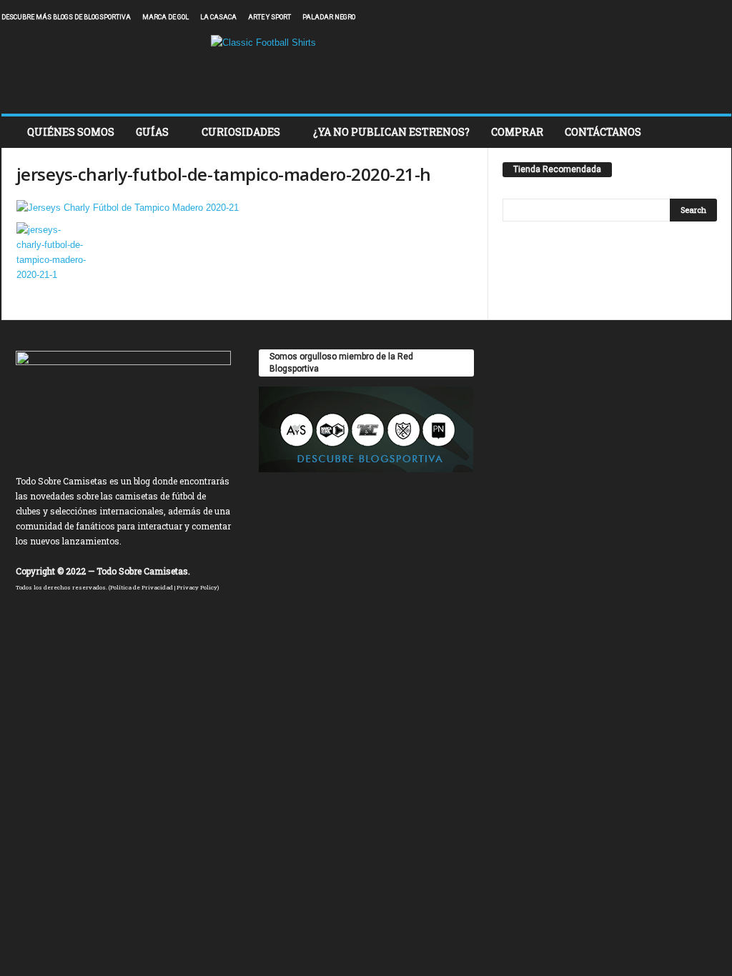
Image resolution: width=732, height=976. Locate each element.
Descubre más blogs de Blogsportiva (66, 17)
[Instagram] (676, 17)
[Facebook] (654, 17)
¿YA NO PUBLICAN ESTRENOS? (391, 132)
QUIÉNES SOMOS (70, 132)
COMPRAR (517, 132)
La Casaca (218, 17)
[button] (710, 132)
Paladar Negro (328, 17)
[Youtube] (720, 17)
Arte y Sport (269, 17)
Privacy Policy (197, 587)
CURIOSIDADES (241, 132)
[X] (698, 17)
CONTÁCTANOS (603, 132)
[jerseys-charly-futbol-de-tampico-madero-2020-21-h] (245, 207)
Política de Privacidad (141, 587)
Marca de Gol (165, 17)
